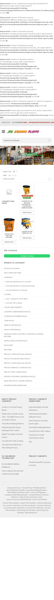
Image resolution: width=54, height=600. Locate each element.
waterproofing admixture (15, 385)
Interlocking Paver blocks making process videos (11, 428)
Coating (7, 294)
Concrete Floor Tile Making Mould (33, 488)
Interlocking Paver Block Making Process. (38, 415)
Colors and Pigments (13, 307)
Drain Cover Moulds (12, 325)
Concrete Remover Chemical (16, 290)
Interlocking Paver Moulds (15, 341)
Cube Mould (9, 320)
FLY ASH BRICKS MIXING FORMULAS (10, 465)
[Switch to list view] (17, 172)
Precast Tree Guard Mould (15, 372)
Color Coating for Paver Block (17, 299)
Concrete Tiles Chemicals (34, 508)
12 (9, 175)
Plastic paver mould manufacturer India (36, 436)
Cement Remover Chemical (38, 495)
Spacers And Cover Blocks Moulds (19, 499)
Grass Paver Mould (12, 329)
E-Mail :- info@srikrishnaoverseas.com (38, 122)
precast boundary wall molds (17, 359)
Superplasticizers (31, 513)
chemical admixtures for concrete (18, 281)
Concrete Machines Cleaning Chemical (20, 286)
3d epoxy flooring (12, 268)
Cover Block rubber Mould (15, 316)
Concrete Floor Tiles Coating (12, 441)
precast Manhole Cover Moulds (17, 367)
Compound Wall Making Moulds (16, 495)
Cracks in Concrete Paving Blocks (12, 408)
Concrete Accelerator (28, 505)
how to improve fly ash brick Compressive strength (12, 472)
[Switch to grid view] (14, 172)
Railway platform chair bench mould (19, 376)
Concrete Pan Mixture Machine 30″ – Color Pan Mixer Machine (26, 204)
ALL (15, 175)
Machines (8, 349)
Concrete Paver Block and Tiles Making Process (11, 446)
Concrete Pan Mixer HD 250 (26, 232)
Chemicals (8, 277)
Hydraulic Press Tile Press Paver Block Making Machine (23, 335)
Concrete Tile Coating (14, 303)
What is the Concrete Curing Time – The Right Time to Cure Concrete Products (13, 417)
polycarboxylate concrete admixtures (38, 408)
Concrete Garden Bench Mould (17, 312)
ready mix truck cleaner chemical (18, 381)
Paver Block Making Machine (13, 423)
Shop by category (12, 140)
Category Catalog (27, 256)
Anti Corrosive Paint (12, 273)
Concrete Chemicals (44, 505)
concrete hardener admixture (14, 508)
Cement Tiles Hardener (11, 503)
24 (12, 175)
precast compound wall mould (17, 363)
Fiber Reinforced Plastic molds (18, 492)
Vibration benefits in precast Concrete (39, 463)
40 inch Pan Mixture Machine (9, 235)
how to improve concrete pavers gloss (38, 422)
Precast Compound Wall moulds (18, 354)
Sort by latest (9, 179)
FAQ (30, 441)
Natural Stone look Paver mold (30, 497)
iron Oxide (8, 345)
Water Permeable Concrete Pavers (12, 435)
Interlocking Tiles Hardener (26, 510)
